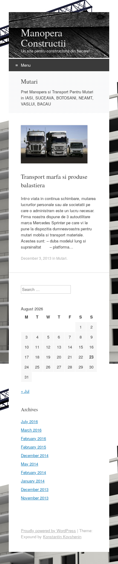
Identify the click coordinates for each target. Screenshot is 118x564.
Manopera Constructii (43, 37)
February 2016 (33, 438)
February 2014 (33, 472)
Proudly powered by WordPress (48, 530)
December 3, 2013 (36, 258)
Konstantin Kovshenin (62, 536)
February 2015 (33, 447)
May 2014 (29, 464)
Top (111, 555)
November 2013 (34, 498)
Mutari (61, 258)
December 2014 (34, 455)
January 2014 (32, 481)
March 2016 (31, 430)
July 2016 (29, 421)
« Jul (25, 391)
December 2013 (34, 489)
